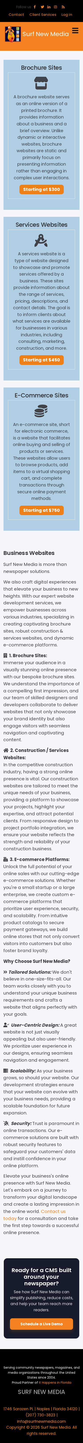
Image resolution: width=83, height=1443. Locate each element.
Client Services (42, 14)
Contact (16, 14)
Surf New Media (45, 34)
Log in (67, 14)
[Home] (13, 34)
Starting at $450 (41, 360)
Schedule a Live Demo (41, 1324)
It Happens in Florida (55, 1382)
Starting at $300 (41, 189)
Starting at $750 (41, 510)
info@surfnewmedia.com (41, 1421)
